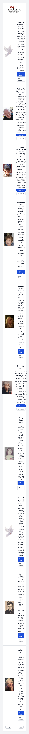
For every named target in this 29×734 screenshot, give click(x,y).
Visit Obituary (20, 74)
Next (21, 727)
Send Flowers (20, 79)
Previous (8, 727)
